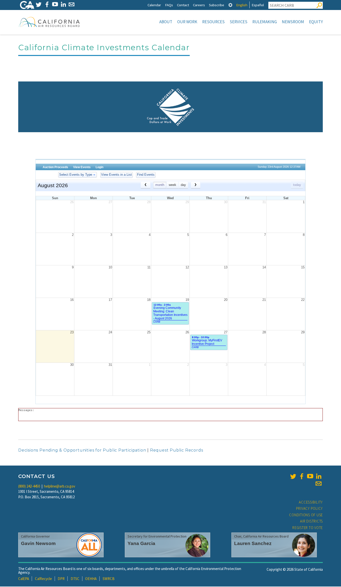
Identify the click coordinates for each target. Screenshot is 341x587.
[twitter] (293, 476)
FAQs (169, 4)
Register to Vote (307, 527)
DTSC (75, 578)
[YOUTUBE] (55, 4)
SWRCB (109, 578)
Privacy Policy (309, 508)
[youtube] (310, 476)
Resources (213, 21)
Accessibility (311, 502)
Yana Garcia (141, 543)
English (241, 4)
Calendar (154, 4)
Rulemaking (264, 21)
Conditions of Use (306, 515)
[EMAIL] (71, 4)
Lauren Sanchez (253, 543)
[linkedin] (318, 476)
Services (238, 21)
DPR (61, 578)
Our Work (187, 21)
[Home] (49, 21)
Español (258, 4)
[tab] (230, 5)
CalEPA (23, 578)
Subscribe (216, 4)
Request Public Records (176, 450)
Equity (316, 21)
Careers (199, 4)
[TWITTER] (38, 4)
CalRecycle (43, 578)
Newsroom (293, 21)
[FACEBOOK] (47, 4)
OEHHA (91, 578)
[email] (318, 483)
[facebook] (301, 476)
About (165, 21)
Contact (183, 4)
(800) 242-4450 (29, 486)
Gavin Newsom (38, 543)
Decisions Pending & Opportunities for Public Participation (82, 450)
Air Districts (311, 521)
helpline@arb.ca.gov (59, 486)
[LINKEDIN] (63, 4)
